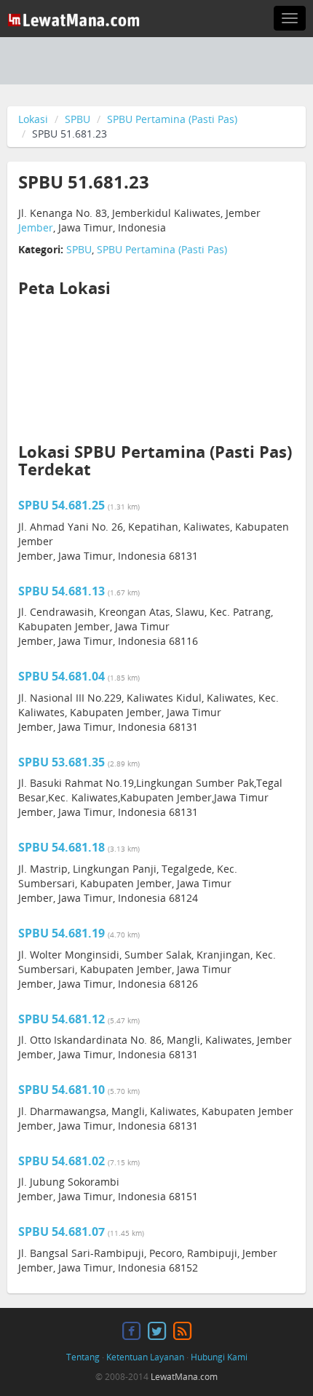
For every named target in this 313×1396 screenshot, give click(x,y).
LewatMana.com (184, 1377)
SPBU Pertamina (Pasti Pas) (172, 119)
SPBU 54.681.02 (61, 1161)
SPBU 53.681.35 (61, 762)
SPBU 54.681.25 (61, 505)
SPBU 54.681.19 (61, 933)
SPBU (77, 119)
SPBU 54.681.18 (61, 847)
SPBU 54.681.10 (61, 1090)
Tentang (83, 1357)
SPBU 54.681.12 (61, 1019)
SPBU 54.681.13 (61, 591)
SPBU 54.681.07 (61, 1232)
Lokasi (33, 119)
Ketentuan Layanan (145, 1357)
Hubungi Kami (219, 1357)
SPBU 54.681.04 (61, 676)
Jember (35, 227)
